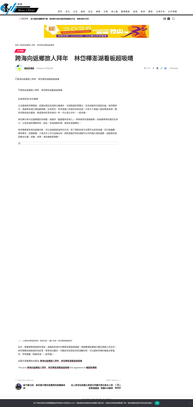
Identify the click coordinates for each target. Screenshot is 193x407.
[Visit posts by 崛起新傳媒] (19, 68)
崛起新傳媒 (29, 68)
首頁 (17, 45)
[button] (94, 19)
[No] (189, 403)
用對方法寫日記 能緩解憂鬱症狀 (44, 19)
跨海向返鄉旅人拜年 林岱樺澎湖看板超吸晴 (61, 361)
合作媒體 (20, 51)
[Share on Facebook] (153, 68)
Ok (157, 403)
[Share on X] (157, 68)
